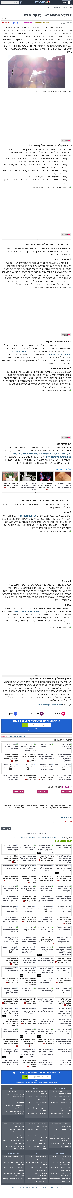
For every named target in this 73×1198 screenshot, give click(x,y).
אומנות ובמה (60, 1153)
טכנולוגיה (37, 1153)
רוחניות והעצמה (13, 1121)
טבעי (62, 838)
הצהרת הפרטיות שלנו (32, 731)
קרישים (16, 838)
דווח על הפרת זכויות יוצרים (17, 736)
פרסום (13, 1187)
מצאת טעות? (4, 736)
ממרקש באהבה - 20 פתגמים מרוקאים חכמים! (60, 1135)
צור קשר (59, 1187)
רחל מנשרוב (64, 19)
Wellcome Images (44, 705)
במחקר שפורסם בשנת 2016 (26, 611)
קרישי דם (21, 838)
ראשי (70, 7)
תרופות (58, 838)
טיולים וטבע (36, 1121)
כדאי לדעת (53, 838)
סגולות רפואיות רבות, (26, 515)
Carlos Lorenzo (56, 705)
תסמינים (42, 838)
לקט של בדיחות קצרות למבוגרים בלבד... (14, 1091)
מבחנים (65, 786)
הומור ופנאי (13, 1088)
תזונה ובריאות (51, 7)
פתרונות (47, 838)
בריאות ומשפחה (61, 7)
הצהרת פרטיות (23, 1187)
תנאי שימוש (40, 731)
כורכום (33, 838)
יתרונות (38, 838)
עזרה (51, 1187)
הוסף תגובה (6, 829)
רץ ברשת (60, 1121)
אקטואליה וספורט (13, 1153)
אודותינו (44, 1187)
